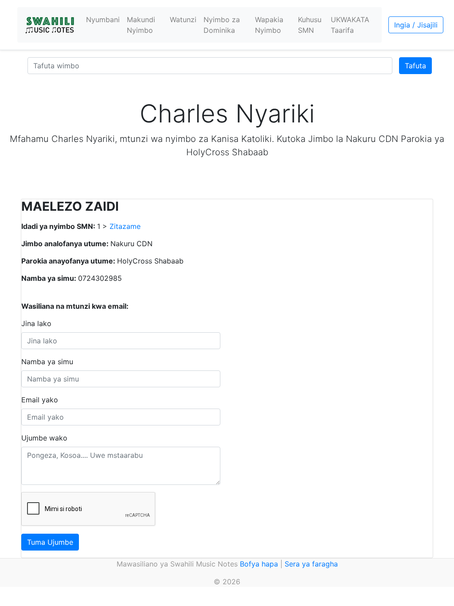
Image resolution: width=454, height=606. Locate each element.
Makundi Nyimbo (141, 25)
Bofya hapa (259, 563)
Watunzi (183, 19)
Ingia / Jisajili (416, 24)
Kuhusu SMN (309, 25)
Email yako (39, 399)
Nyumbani (103, 19)
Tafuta (415, 65)
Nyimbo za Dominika (222, 25)
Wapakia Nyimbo (269, 25)
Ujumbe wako (44, 437)
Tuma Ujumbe (50, 542)
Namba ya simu (47, 361)
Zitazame (125, 226)
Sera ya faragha (311, 563)
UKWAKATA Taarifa (350, 25)
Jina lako (36, 323)
